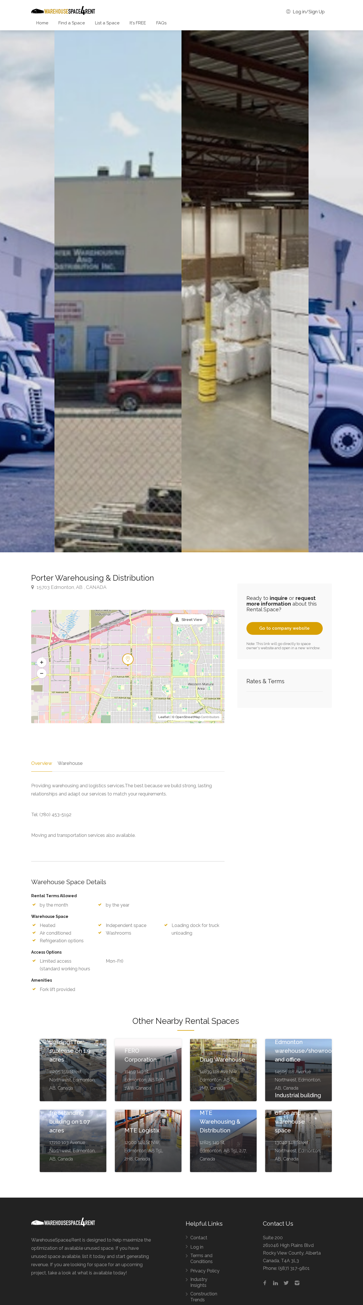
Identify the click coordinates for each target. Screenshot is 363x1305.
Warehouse (70, 763)
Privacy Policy (205, 1271)
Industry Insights (198, 1282)
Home (42, 23)
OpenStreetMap (188, 717)
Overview (41, 763)
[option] (245, 291)
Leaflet (164, 717)
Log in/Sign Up (308, 11)
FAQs (161, 23)
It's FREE (138, 23)
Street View (192, 620)
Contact (198, 1237)
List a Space (107, 23)
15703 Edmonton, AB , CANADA (70, 587)
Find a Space (71, 23)
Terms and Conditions (201, 1258)
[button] (42, 662)
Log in (196, 1247)
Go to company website (284, 628)
